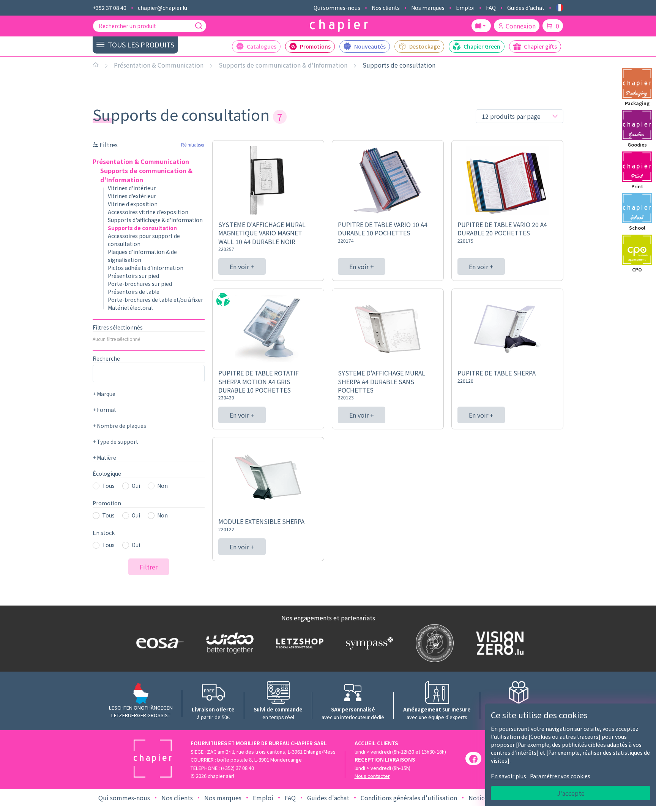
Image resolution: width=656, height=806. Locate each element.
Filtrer (149, 566)
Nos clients (386, 7)
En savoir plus (508, 776)
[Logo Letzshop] (298, 643)
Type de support (115, 441)
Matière (104, 457)
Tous (108, 485)
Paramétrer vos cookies (560, 776)
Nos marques (428, 7)
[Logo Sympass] (367, 643)
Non (162, 485)
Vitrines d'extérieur (132, 196)
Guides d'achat (525, 7)
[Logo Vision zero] (498, 643)
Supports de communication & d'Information (283, 64)
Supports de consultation (399, 64)
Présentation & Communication (158, 64)
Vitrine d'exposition (133, 204)
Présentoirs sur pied (133, 275)
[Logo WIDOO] (228, 643)
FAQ (491, 7)
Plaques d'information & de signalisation (142, 255)
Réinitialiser (193, 144)
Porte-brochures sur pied (140, 283)
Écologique (107, 473)
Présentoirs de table (133, 291)
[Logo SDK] (433, 643)
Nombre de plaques (119, 425)
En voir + (242, 266)
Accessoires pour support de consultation (144, 240)
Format (104, 409)
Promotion (107, 503)
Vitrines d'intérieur (132, 188)
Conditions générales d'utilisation (409, 797)
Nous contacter (372, 775)
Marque (104, 393)
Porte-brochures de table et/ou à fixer (155, 299)
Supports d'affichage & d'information (155, 220)
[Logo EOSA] (158, 643)
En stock (104, 532)
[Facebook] (473, 758)
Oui (136, 485)
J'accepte (571, 793)
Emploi (465, 7)
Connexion (521, 25)
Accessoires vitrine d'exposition (148, 212)
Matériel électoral (130, 307)
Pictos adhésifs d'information (145, 267)
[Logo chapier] (339, 26)
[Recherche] (199, 26)
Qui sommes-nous (337, 7)
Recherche (106, 358)
